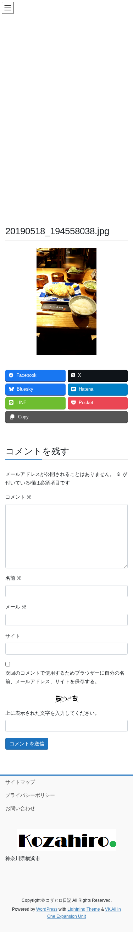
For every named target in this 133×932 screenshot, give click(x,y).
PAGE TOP (122, 897)
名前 (13, 578)
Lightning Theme (83, 909)
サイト (12, 636)
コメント (18, 497)
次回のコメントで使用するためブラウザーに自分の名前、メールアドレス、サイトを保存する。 (64, 677)
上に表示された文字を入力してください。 (52, 713)
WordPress (46, 909)
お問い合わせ (20, 808)
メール (16, 607)
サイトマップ (20, 782)
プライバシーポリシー (30, 795)
